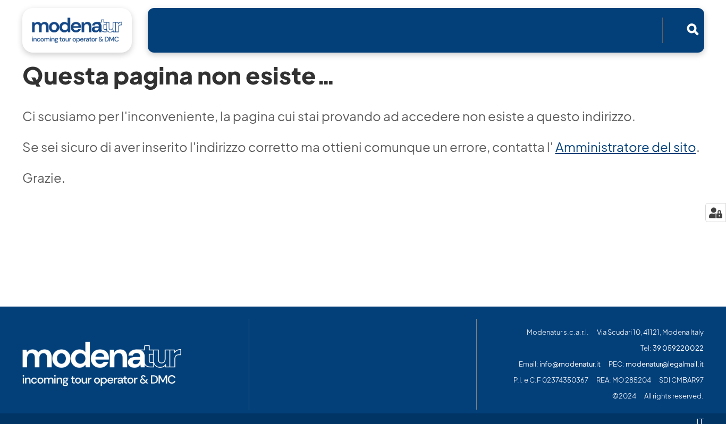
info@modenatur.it (570, 364)
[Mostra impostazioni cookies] (715, 212)
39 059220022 (678, 348)
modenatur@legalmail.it (665, 364)
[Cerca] (692, 29)
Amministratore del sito (625, 147)
